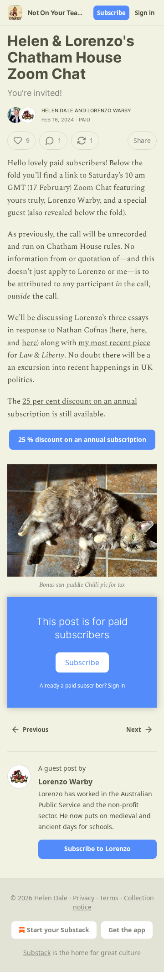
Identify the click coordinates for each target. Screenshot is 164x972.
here (118, 330)
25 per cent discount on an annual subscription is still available (72, 407)
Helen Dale (57, 110)
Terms (109, 897)
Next (133, 729)
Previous (35, 729)
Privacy (83, 897)
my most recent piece (114, 343)
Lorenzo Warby (109, 110)
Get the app (126, 929)
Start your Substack (58, 929)
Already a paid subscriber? (82, 685)
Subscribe (111, 13)
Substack (37, 952)
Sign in (145, 13)
